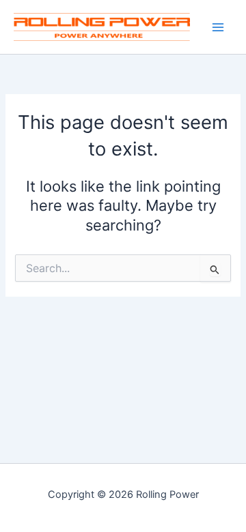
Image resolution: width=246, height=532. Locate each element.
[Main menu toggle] (218, 27)
